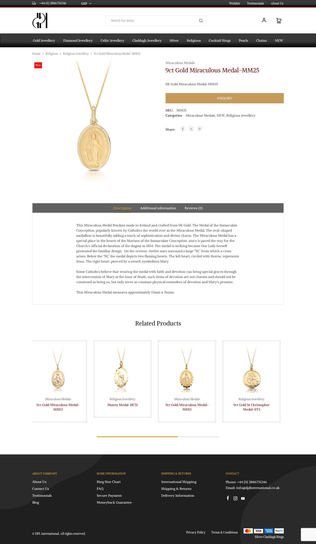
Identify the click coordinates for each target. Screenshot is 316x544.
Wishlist (234, 3)
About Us (277, 3)
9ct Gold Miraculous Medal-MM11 (187, 407)
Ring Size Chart (109, 482)
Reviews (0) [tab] (194, 208)
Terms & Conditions (224, 532)
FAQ (100, 488)
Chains (261, 40)
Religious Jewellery (76, 54)
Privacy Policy (196, 532)
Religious (52, 54)
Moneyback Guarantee (114, 502)
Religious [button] (194, 40)
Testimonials (255, 3)
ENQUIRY (224, 98)
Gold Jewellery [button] (44, 40)
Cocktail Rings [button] (220, 40)
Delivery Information (177, 495)
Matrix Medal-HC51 (122, 405)
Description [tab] (122, 208)
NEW (279, 40)
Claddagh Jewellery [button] (147, 40)
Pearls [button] (243, 40)
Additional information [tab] (158, 208)
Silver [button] (174, 40)
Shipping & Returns (176, 488)
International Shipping (178, 482)
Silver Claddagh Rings (269, 537)
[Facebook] (228, 498)
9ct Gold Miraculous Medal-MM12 (58, 407)
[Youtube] (243, 499)
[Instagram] (235, 499)
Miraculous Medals (180, 63)
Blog (35, 502)
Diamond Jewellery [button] (78, 40)
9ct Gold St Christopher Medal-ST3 (251, 407)
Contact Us (40, 488)
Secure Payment (109, 495)
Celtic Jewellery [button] (112, 40)
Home (36, 54)
